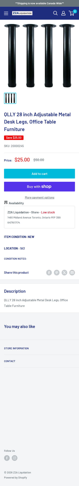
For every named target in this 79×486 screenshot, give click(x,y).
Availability (16, 203)
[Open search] (55, 13)
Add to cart (39, 173)
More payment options (39, 197)
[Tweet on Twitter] (64, 272)
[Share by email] (72, 272)
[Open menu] (6, 13)
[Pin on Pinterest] (57, 272)
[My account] (63, 13)
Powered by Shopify (15, 477)
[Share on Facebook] (49, 272)
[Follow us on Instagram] (14, 458)
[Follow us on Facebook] (7, 458)
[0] (71, 13)
